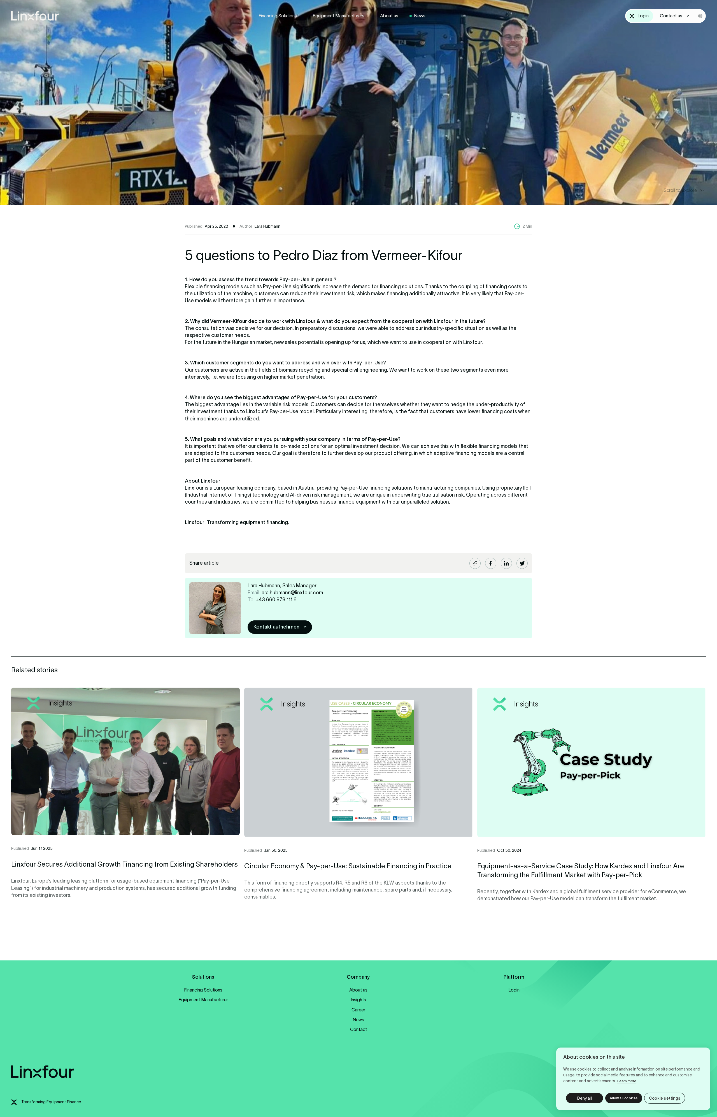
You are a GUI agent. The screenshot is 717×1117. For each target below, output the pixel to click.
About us (389, 15)
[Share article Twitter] (522, 563)
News (419, 15)
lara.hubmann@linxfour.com (291, 592)
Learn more (626, 1081)
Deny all (584, 1098)
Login (514, 989)
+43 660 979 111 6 (276, 599)
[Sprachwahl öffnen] (700, 16)
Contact (358, 1029)
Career (358, 1009)
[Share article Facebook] (490, 563)
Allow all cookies (623, 1098)
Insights (358, 999)
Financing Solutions (278, 15)
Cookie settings (664, 1098)
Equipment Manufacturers (338, 15)
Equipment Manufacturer (203, 999)
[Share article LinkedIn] (506, 563)
